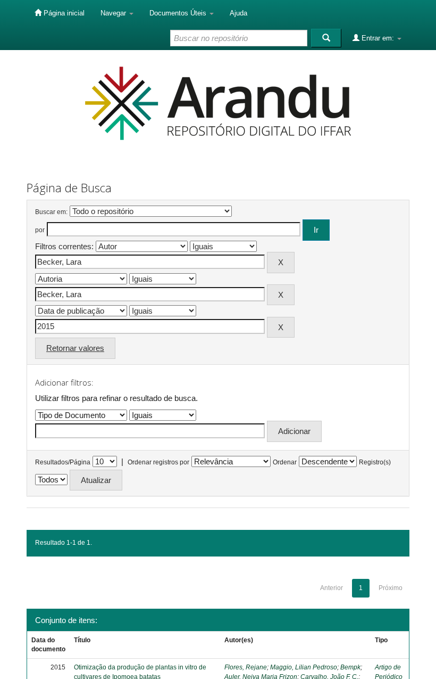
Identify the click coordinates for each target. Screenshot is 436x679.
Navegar (114, 13)
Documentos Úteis (178, 13)
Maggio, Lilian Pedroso (303, 667)
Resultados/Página (62, 462)
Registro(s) (375, 462)
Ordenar (285, 462)
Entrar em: (377, 38)
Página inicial (63, 13)
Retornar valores (75, 348)
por (40, 230)
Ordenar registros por (158, 462)
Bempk (350, 667)
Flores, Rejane (245, 667)
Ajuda (238, 13)
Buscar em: (51, 212)
